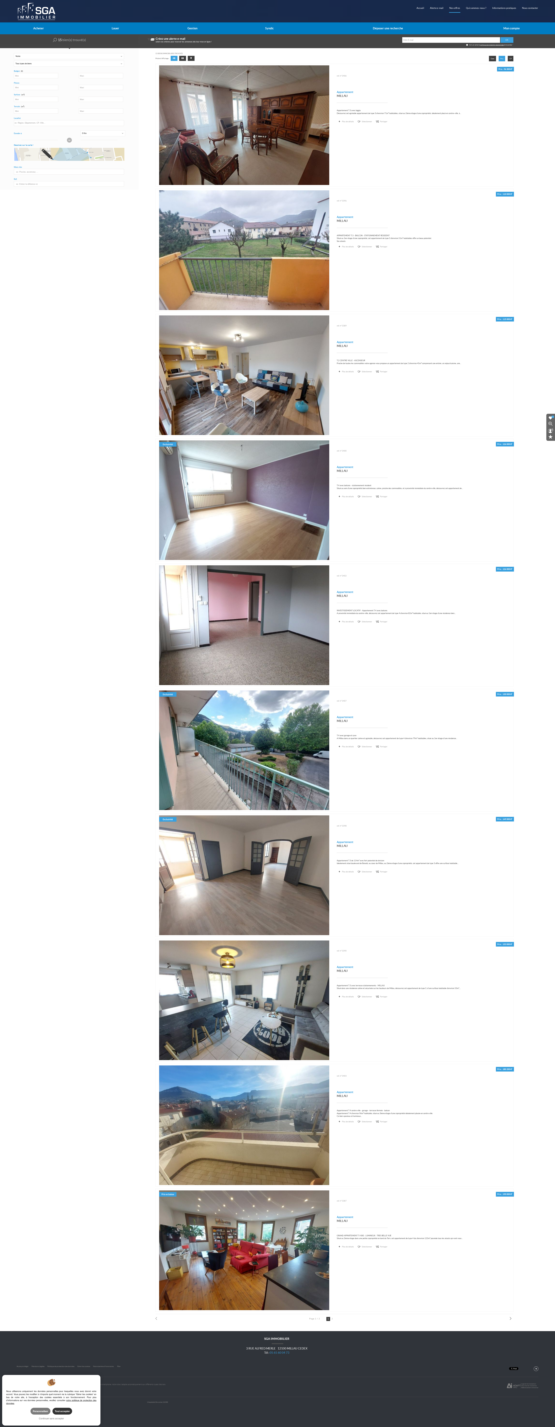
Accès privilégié (22, 1366)
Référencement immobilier (529, 1387)
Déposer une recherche (388, 28)
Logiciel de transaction (528, 1384)
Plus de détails (348, 121)
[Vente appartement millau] (244, 125)
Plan (119, 1366)
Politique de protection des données (60, 1366)
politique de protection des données (492, 45)
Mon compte (511, 28)
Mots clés (18, 167)
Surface (19, 95)
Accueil (420, 8)
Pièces (16, 83)
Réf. (15, 179)
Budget (17, 71)
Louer (115, 28)
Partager (383, 121)
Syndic (269, 28)
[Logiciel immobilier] (514, 1386)
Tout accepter (62, 1411)
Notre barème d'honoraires (103, 1366)
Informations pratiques (504, 8)
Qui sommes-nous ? (476, 8)
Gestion (192, 28)
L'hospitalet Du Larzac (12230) (157, 1402)
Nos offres (454, 8)
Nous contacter (530, 8)
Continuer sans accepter (51, 1418)
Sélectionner (367, 121)
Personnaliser (40, 1411)
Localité (17, 118)
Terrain (19, 106)
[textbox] (67, 122)
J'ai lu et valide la (474, 45)
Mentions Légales (38, 1366)
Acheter (38, 28)
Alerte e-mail (436, 8)
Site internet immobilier (529, 1386)
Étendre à (18, 133)
